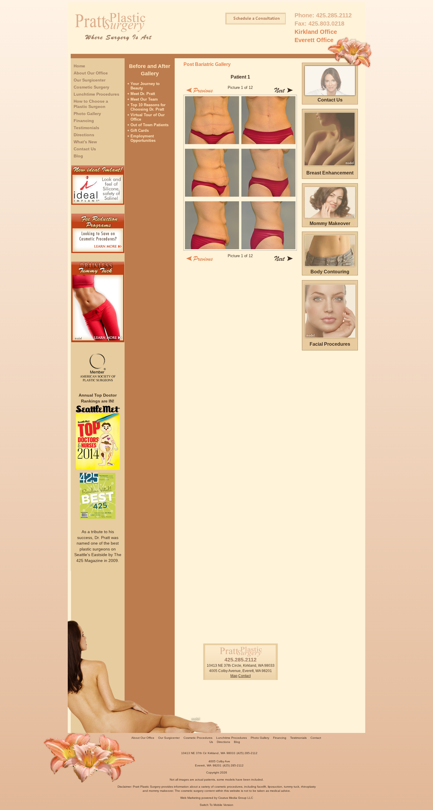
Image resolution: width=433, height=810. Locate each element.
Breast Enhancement (329, 172)
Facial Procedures (330, 344)
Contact (244, 676)
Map (233, 676)
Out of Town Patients (149, 125)
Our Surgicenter (89, 80)
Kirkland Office (316, 32)
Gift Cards (139, 130)
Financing (84, 120)
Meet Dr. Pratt (142, 94)
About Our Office (91, 73)
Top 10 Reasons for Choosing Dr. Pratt (148, 107)
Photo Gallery (87, 113)
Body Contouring (329, 271)
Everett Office (314, 40)
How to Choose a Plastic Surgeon (91, 104)
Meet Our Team (144, 99)
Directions (84, 134)
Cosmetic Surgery (91, 87)
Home (79, 66)
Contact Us (85, 149)
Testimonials (86, 127)
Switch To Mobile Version (216, 804)
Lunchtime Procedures (96, 94)
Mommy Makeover (330, 223)
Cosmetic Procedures (198, 737)
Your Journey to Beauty (145, 86)
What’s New (85, 141)
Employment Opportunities (143, 138)
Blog (78, 156)
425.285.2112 (334, 15)
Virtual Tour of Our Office (147, 117)
